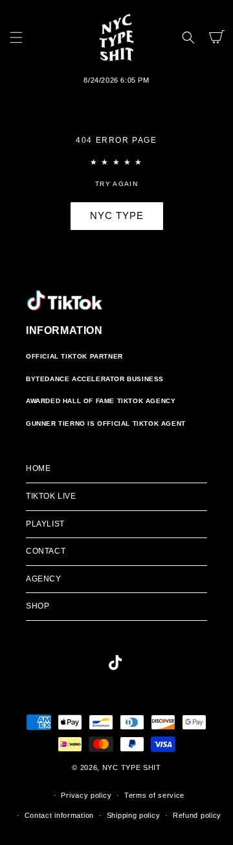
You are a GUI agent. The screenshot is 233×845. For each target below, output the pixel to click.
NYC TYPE (117, 215)
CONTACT (45, 551)
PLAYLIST (45, 523)
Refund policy (197, 815)
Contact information (59, 815)
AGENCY (43, 578)
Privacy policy (86, 795)
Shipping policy (134, 815)
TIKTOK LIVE (51, 496)
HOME (38, 468)
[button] (16, 37)
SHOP (37, 605)
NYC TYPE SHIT (131, 767)
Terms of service (154, 795)
